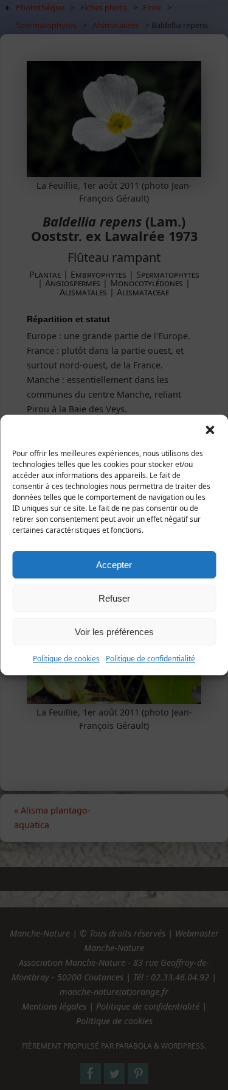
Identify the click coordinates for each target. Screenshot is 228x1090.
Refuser (114, 598)
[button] (210, 430)
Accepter (114, 565)
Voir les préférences (114, 632)
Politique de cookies (66, 658)
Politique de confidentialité (150, 658)
